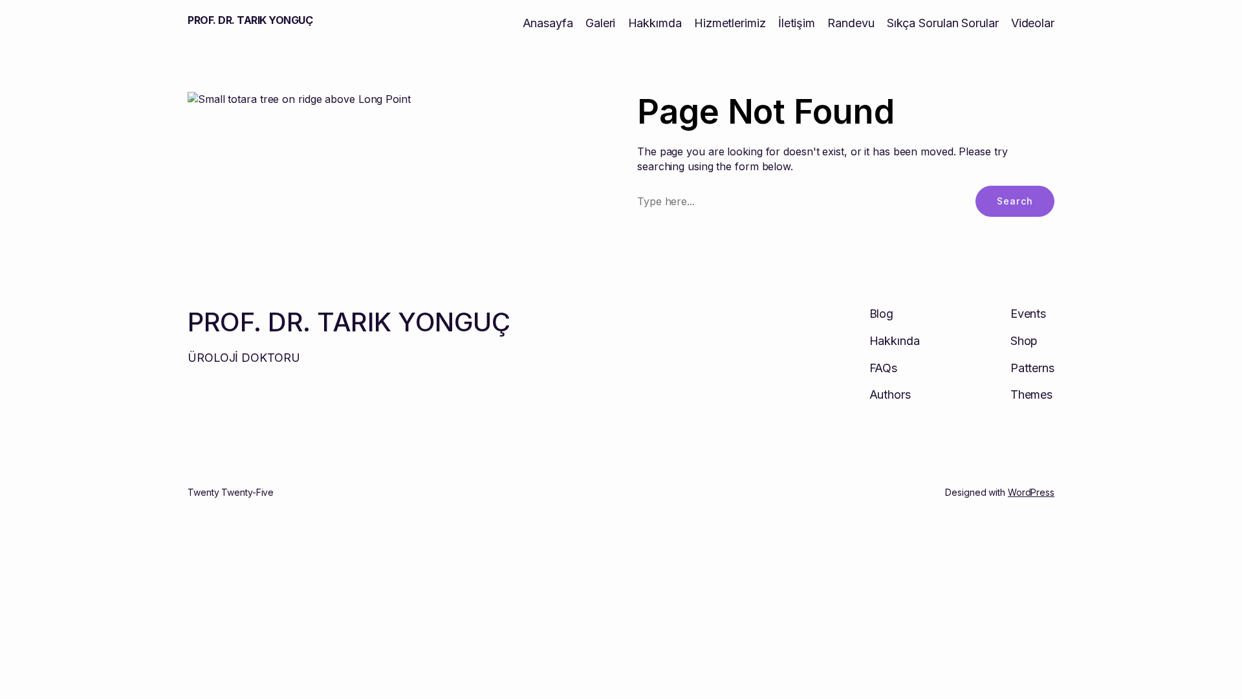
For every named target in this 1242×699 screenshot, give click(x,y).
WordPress (1031, 492)
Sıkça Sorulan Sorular (943, 23)
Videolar (1032, 23)
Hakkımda (655, 23)
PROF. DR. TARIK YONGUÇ (250, 20)
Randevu (850, 23)
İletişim (796, 23)
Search (1015, 200)
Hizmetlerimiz (730, 23)
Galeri (600, 23)
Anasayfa (548, 23)
